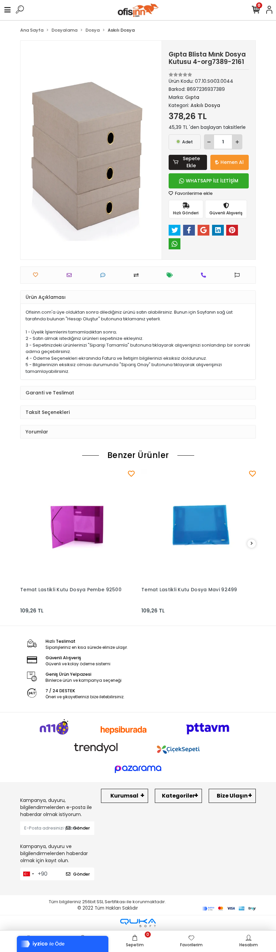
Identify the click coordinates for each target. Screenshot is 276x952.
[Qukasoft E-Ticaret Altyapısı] (138, 923)
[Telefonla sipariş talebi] (205, 275)
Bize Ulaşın (232, 796)
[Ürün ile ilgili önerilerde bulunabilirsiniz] (239, 275)
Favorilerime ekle (193, 193)
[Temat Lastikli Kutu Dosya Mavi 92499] (198, 526)
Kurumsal (124, 796)
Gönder (81, 828)
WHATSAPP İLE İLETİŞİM (212, 180)
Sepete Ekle (191, 162)
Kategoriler (178, 796)
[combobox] (28, 874)
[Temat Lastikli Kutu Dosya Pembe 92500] (77, 526)
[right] (251, 543)
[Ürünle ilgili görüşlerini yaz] (104, 275)
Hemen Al (232, 162)
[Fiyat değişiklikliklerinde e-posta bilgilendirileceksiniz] (171, 275)
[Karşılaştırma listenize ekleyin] (138, 275)
